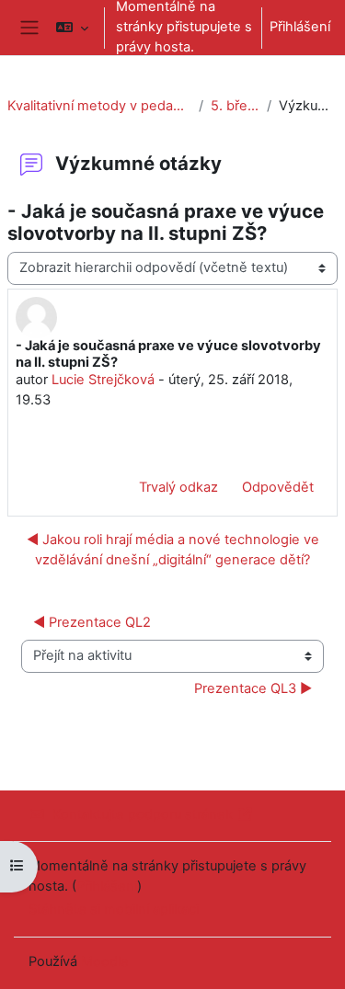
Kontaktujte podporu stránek (142, 814)
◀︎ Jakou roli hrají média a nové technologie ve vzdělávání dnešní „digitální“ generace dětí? (173, 549)
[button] (72, 27)
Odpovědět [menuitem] (278, 487)
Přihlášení (300, 26)
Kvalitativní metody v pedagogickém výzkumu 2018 (99, 105)
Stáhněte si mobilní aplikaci (114, 909)
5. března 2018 (235, 105)
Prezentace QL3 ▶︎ (253, 688)
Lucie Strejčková (103, 379)
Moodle (105, 961)
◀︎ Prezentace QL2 (92, 622)
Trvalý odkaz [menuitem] (178, 487)
